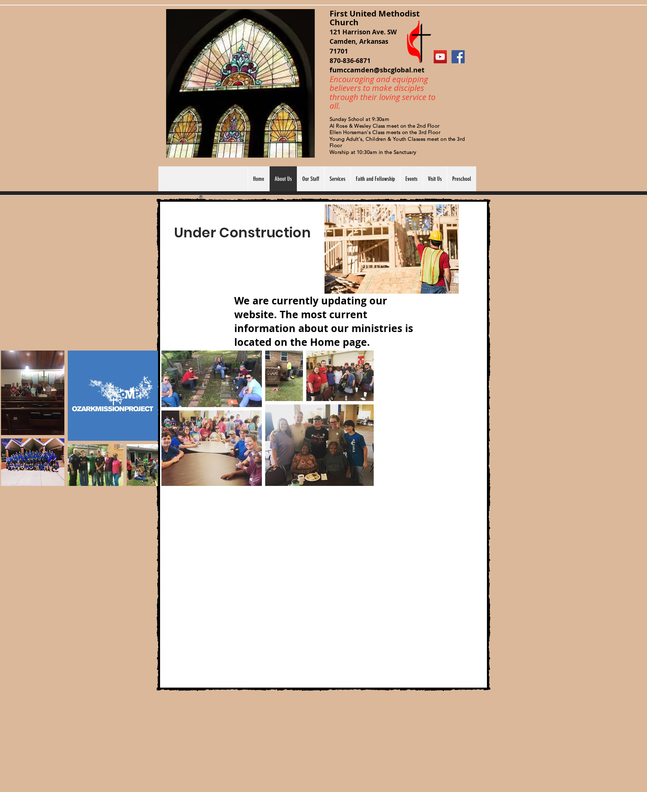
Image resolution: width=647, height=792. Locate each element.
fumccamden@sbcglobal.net (377, 69)
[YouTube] (440, 56)
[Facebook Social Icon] (458, 56)
